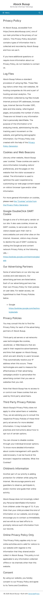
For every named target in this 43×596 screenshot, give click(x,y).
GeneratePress (33, 594)
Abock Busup (21, 4)
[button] (40, 13)
